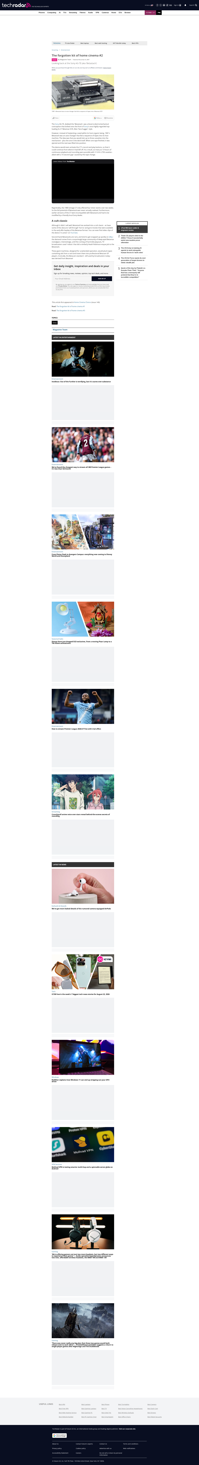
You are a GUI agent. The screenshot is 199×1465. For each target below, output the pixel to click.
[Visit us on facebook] (157, 5)
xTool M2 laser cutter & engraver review (130, 229)
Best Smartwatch (107, 1417)
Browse (128, 12)
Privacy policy (57, 1448)
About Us (55, 1444)
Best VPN (135, 43)
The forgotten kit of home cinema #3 (70, 310)
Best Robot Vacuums (154, 1417)
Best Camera (151, 1404)
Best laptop (85, 43)
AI (60, 12)
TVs (64, 12)
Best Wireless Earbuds (126, 1413)
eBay (111, 237)
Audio (90, 12)
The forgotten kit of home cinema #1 (70, 306)
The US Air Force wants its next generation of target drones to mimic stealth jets (133, 260)
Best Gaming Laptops (88, 1409)
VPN (97, 12)
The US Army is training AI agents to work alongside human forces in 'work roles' (132, 250)
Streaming (73, 12)
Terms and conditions (130, 1444)
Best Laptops (85, 1404)
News (54, 60)
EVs (120, 12)
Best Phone (105, 1404)
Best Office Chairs (124, 1417)
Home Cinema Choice (82, 302)
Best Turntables (123, 1404)
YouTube (74, 233)
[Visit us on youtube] (164, 5)
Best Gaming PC (86, 1413)
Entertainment (65, 50)
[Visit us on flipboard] (167, 5)
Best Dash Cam (152, 1409)
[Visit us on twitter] (160, 5)
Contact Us (103, 1444)
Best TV (104, 1409)
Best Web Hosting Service (67, 1413)
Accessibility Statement (60, 1453)
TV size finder (70, 43)
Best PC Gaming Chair (89, 1417)
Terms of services (80, 284)
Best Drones (151, 1413)
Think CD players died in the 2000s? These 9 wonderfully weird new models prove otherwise (132, 239)
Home (113, 12)
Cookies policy (81, 1448)
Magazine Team (65, 60)
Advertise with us (106, 1448)
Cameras (105, 12)
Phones (42, 12)
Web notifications (129, 1448)
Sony (57, 124)
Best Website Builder (66, 1417)
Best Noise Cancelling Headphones (130, 1409)
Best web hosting (101, 43)
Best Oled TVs (106, 1413)
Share (57, 118)
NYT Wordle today (119, 43)
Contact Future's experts (84, 1444)
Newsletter (110, 118)
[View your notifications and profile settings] (185, 5)
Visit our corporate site (127, 1429)
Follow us (99, 118)
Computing (51, 12)
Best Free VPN (64, 1409)
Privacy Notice (62, 286)
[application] (83, 181)
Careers (78, 1453)
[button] (193, 5)
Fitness (83, 12)
